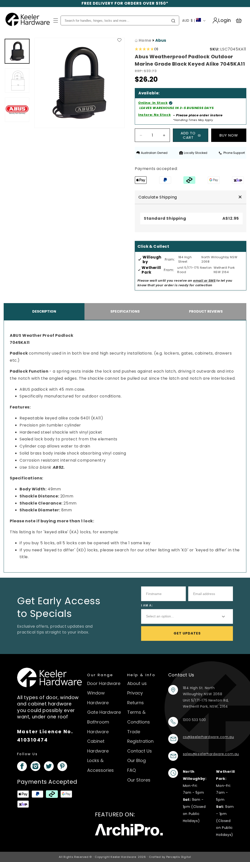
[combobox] (179, 616)
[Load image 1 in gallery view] (17, 51)
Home (144, 40)
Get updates (187, 633)
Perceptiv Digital (178, 857)
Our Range (100, 674)
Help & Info (141, 674)
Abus (160, 40)
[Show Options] (223, 616)
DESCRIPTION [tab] (44, 311)
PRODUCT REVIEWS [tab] (206, 311)
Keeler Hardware (123, 857)
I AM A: (147, 605)
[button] (55, 20)
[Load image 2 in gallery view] (17, 80)
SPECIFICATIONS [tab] (125, 311)
